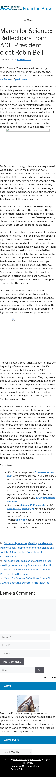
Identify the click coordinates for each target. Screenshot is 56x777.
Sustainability (8, 556)
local (49, 560)
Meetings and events (40, 543)
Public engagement (27, 547)
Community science (15, 543)
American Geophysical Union (27, 759)
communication (24, 560)
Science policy (17, 552)
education (40, 560)
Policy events (7, 547)
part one (5, 79)
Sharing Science (27, 565)
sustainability (45, 565)
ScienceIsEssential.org (20, 508)
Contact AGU (17, 766)
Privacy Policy (17, 769)
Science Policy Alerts (32, 505)
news (14, 565)
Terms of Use (33, 766)
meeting (5, 565)
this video (21, 519)
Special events (35, 552)
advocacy (9, 560)
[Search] (39, 670)
